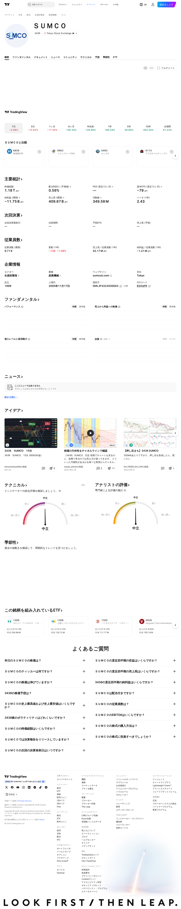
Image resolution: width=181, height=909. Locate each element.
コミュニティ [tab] (70, 57)
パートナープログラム (163, 806)
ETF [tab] (115, 57)
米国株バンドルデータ (91, 821)
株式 (59, 788)
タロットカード (88, 858)
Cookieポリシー (89, 879)
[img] (73, 33)
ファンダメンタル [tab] (21, 57)
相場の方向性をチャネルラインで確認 (85, 450)
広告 (155, 800)
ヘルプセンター (88, 839)
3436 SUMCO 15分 (18, 450)
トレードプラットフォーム (164, 791)
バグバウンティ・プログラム (94, 888)
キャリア (86, 843)
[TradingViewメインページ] (16, 777)
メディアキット (88, 846)
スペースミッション (90, 833)
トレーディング (123, 803)
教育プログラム (160, 810)
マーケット (91, 4)
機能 (84, 779)
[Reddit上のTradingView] (46, 787)
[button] (69, 4)
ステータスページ (89, 891)
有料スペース (122, 828)
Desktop (61, 873)
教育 (118, 806)
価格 (84, 782)
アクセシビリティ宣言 (91, 882)
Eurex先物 (86, 818)
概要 (84, 797)
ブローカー (104, 4)
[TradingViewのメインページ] (7, 4)
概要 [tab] (7, 57)
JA (145, 4)
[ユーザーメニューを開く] (153, 4)
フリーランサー (123, 825)
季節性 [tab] (106, 57)
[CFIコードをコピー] (149, 286)
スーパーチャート (65, 779)
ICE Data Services (24, 801)
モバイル (61, 869)
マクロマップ (63, 858)
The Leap (86, 806)
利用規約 (86, 869)
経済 (59, 830)
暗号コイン (62, 797)
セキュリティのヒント (91, 885)
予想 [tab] (97, 57)
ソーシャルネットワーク (127, 779)
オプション (62, 854)
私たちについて (88, 830)
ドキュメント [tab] (41, 57)
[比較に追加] (39, 151)
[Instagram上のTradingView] (23, 787)
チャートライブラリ (162, 782)
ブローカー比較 (88, 803)
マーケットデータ (89, 785)
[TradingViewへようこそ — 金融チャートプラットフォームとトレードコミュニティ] (16, 112)
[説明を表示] (15, 186)
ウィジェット (159, 779)
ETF (58, 791)
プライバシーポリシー (91, 876)
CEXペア (61, 800)
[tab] (74, 307)
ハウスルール (122, 791)
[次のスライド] (175, 433)
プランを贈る (87, 788)
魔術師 (119, 821)
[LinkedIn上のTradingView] (29, 787)
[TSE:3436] (7, 445)
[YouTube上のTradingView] (18, 787)
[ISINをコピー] (120, 286)
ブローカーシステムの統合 (164, 803)
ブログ (85, 836)
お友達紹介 (121, 785)
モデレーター (122, 795)
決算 (59, 833)
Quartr (41, 819)
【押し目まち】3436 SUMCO (141, 450)
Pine (59, 806)
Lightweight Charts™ (162, 785)
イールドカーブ (64, 851)
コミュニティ (77, 4)
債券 (59, 794)
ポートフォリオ (64, 848)
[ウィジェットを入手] (151, 68)
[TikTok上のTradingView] (40, 787)
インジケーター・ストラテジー (130, 818)
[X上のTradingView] (6, 787)
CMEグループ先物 (90, 815)
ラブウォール (122, 782)
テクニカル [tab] (86, 57)
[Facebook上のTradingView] (12, 787)
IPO (58, 839)
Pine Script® (62, 861)
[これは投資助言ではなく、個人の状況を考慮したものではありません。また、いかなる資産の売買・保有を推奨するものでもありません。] (60, 491)
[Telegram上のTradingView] (35, 787)
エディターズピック (125, 810)
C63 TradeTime (89, 861)
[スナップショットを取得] (145, 68)
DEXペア (61, 803)
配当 (59, 836)
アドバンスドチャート (163, 788)
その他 (115, 4)
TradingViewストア (90, 854)
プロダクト (62, 4)
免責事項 (86, 873)
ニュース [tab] (55, 57)
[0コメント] (43, 468)
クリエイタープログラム (127, 788)
